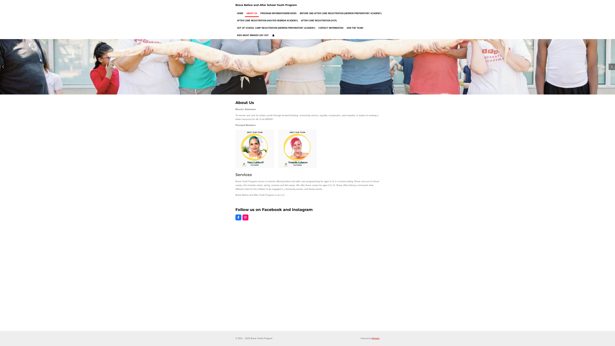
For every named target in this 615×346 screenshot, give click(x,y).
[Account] (273, 35)
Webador (376, 338)
